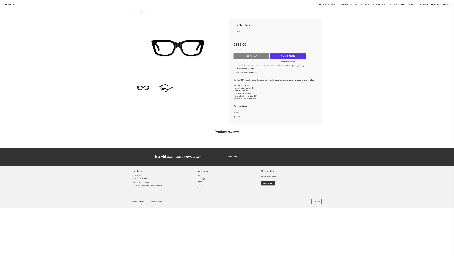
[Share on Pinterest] (243, 117)
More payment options (288, 61)
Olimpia (199, 188)
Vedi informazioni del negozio (246, 72)
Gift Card (393, 4)
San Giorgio (201, 179)
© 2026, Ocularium (138, 201)
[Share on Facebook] (235, 117)
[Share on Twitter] (239, 117)
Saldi (403, 4)
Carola (199, 175)
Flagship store (379, 4)
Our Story (365, 4)
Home (134, 12)
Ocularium (9, 4)
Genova (199, 182)
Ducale (199, 185)
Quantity (237, 32)
